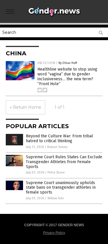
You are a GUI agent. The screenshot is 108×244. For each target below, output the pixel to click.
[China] (54, 17)
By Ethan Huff (67, 63)
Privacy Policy (54, 233)
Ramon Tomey (57, 147)
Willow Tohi (56, 198)
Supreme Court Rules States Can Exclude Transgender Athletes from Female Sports (64, 162)
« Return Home (25, 107)
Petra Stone (56, 172)
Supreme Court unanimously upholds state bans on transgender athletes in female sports (61, 187)
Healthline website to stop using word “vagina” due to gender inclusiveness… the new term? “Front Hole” (67, 76)
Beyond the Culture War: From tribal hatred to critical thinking (59, 138)
